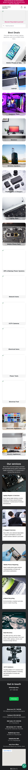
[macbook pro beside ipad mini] (14, 78)
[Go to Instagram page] (13, 768)
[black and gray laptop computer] (14, 208)
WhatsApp (14, 699)
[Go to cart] (22, 7)
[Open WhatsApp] (24, 766)
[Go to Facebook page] (11, 768)
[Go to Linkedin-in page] (15, 768)
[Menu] (25, 7)
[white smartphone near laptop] (14, 52)
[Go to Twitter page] (17, 768)
